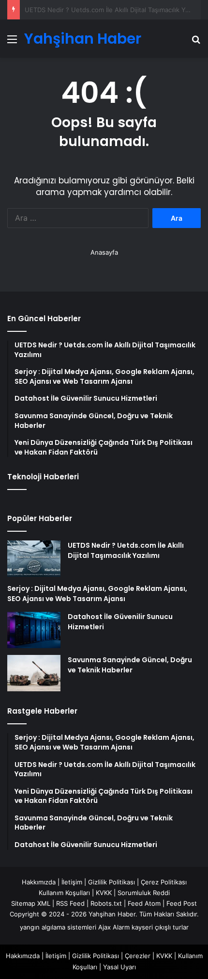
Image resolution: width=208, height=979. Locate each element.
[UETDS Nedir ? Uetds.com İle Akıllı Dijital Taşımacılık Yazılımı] (33, 558)
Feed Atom (144, 903)
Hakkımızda (39, 882)
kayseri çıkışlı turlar (160, 927)
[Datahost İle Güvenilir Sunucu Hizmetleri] (33, 630)
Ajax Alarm (114, 927)
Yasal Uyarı (119, 967)
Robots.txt (106, 903)
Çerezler (137, 956)
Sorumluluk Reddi (144, 893)
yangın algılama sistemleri (58, 927)
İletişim (71, 882)
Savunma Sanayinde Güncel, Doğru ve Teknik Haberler (130, 665)
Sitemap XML (30, 903)
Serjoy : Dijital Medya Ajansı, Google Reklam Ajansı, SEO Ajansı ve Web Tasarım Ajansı (97, 594)
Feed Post (181, 903)
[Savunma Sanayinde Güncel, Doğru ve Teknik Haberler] (33, 673)
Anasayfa (104, 252)
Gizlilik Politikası (111, 882)
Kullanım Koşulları (64, 893)
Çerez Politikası (164, 882)
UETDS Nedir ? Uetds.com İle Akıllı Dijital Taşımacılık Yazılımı (126, 550)
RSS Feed (70, 903)
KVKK (104, 893)
